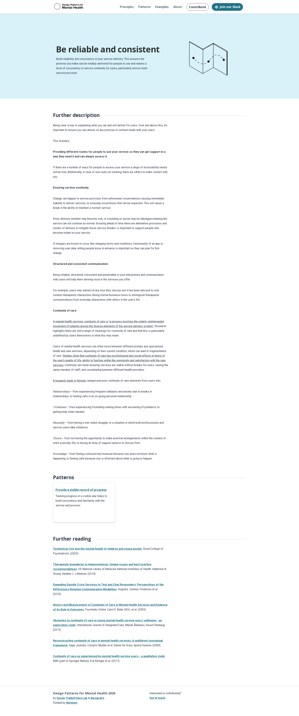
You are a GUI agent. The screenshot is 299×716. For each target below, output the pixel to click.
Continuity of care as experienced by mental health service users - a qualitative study (109, 656)
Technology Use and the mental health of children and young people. (97, 548)
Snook (61, 698)
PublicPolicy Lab (76, 698)
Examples (162, 7)
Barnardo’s (97, 698)
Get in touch (157, 698)
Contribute (197, 7)
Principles (127, 7)
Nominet (71, 702)
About (177, 7)
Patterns (144, 7)
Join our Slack (230, 7)
